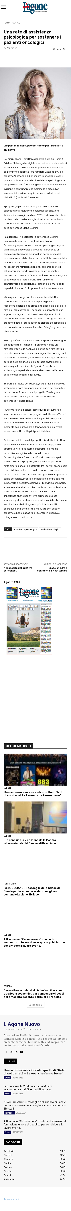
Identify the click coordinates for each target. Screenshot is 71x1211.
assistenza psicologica (25, 529)
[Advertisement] (35, 700)
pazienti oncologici (50, 529)
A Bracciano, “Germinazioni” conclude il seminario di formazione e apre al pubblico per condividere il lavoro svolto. (34, 942)
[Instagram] (11, 1052)
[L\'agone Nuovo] (35, 7)
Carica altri (34, 1004)
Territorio (10, 884)
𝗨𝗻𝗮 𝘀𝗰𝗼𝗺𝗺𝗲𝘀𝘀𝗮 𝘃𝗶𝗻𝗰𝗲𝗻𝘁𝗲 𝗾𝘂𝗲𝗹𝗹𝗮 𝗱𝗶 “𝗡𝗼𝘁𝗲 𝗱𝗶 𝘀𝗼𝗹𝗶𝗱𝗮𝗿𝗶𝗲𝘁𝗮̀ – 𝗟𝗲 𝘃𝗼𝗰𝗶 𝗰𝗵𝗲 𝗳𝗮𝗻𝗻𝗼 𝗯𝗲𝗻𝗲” (34, 794)
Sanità (16, 23)
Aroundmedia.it (11, 1199)
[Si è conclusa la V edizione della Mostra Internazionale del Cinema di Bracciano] (35, 817)
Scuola (8, 986)
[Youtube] (21, 1052)
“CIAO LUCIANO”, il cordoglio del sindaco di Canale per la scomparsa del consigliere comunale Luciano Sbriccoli (32, 891)
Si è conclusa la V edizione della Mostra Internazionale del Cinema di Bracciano (30, 841)
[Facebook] (6, 1052)
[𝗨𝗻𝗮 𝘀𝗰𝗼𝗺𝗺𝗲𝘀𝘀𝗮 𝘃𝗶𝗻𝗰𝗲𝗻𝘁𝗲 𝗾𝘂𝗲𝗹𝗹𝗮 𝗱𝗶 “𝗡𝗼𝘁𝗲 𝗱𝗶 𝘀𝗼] (35, 770)
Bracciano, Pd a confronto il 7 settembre (52, 569)
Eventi (7, 788)
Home (7, 23)
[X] (16, 1052)
